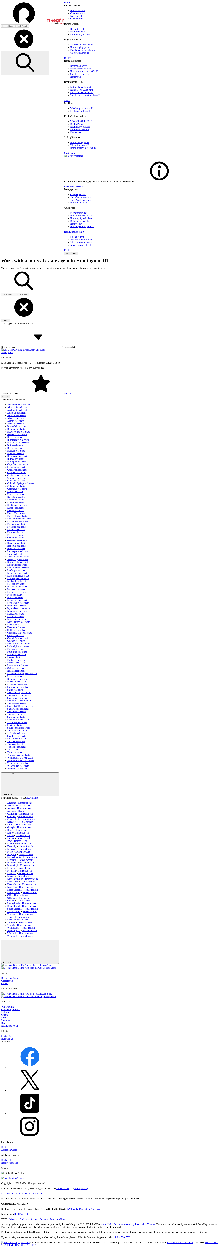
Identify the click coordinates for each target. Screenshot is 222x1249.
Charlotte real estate (16, 472)
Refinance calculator (80, 221)
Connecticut (13, 819)
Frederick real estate (16, 526)
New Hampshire (15, 879)
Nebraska (11, 873)
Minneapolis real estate (18, 603)
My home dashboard (80, 111)
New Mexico (13, 884)
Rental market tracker (80, 68)
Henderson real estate (17, 543)
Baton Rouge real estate (18, 431)
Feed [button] (66, 250)
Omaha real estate (15, 635)
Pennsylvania (13, 903)
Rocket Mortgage (9, 1162)
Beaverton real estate (17, 434)
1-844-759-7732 (122, 1237)
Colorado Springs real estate (20, 483)
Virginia (11, 925)
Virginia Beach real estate (19, 755)
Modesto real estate (16, 605)
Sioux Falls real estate (17, 730)
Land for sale (76, 16)
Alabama (11, 803)
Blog (3, 1023)
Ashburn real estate (16, 415)
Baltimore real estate (17, 429)
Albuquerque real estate (18, 404)
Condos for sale (77, 13)
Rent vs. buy (76, 223)
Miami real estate (15, 597)
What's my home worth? (81, 108)
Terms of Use (62, 1188)
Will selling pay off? (79, 145)
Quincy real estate (15, 668)
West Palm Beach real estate (20, 760)
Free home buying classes (82, 50)
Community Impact (10, 1009)
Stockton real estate (16, 738)
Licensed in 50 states (145, 1224)
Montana (11, 870)
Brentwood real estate (17, 456)
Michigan (11, 860)
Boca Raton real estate (18, 442)
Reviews (67, 393)
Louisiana (12, 849)
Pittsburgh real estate (17, 651)
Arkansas (11, 811)
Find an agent (76, 132)
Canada (20, 1178)
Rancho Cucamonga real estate (22, 673)
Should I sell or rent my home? (85, 95)
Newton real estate (16, 627)
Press (3, 1017)
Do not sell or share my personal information (22, 1193)
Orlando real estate (16, 641)
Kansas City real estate (18, 562)
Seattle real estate (15, 725)
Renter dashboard (78, 66)
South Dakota (13, 911)
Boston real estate (15, 448)
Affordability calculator (81, 44)
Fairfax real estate (15, 510)
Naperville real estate (17, 611)
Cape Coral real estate (17, 464)
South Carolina (14, 908)
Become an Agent (9, 978)
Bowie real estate (15, 453)
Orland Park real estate (18, 638)
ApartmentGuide (9, 1149)
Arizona (11, 808)
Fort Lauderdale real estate (19, 518)
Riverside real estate (16, 681)
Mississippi (12, 865)
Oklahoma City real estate (19, 632)
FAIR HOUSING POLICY (180, 1242)
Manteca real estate (16, 589)
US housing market (79, 52)
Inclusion (5, 1012)
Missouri (11, 868)
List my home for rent (80, 87)
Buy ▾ (67, 2)
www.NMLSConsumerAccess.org (117, 1224)
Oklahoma (12, 898)
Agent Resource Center (81, 245)
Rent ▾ (67, 58)
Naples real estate (15, 613)
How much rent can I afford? (84, 71)
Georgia (11, 827)
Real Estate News (9, 1025)
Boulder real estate (16, 450)
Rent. (3, 1147)
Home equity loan (78, 202)
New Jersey (12, 881)
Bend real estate (14, 437)
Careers (4, 983)
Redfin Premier (77, 31)
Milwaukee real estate (17, 600)
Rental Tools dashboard (81, 89)
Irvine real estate (15, 554)
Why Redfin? (7, 1006)
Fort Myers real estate (17, 521)
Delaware (11, 822)
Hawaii (10, 830)
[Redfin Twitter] (30, 1090)
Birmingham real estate (18, 440)
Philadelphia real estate (18, 646)
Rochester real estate (17, 684)
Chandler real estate (16, 467)
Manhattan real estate (17, 586)
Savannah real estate (17, 717)
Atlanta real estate (15, 418)
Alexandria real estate (17, 407)
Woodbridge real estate (18, 766)
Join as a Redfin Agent (81, 239)
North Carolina (14, 889)
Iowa (9, 841)
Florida (10, 824)
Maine (10, 851)
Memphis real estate (16, 592)
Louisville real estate (17, 581)
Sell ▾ (67, 100)
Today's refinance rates (81, 200)
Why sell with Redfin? (81, 121)
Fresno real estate (15, 532)
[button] (32, 12)
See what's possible (73, 186)
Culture (4, 1015)
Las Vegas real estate (17, 570)
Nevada (11, 876)
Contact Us (6, 1036)
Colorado (11, 816)
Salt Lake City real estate (19, 692)
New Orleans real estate (18, 622)
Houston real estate (16, 548)
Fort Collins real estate (18, 516)
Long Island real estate (18, 575)
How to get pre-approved (82, 226)
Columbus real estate (17, 488)
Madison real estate (16, 584)
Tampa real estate (15, 744)
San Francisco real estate (19, 700)
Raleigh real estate (16, 670)
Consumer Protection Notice (53, 1219)
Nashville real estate (16, 619)
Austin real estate (15, 423)
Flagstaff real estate (16, 513)
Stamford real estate (16, 736)
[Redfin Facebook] (30, 1067)
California (12, 813)
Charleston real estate (17, 469)
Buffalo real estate (15, 459)
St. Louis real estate (16, 733)
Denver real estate (15, 494)
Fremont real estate (16, 529)
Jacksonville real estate (18, 556)
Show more (7, 795)
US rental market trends (81, 92)
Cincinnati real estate (17, 480)
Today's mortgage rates (81, 197)
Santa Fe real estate (16, 711)
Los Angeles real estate (18, 578)
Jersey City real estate (17, 559)
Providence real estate (17, 665)
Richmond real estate (17, 679)
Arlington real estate (16, 412)
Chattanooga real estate (18, 475)
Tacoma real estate (16, 741)
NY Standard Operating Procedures (84, 1209)
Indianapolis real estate (18, 551)
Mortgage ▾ (69, 153)
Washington (13, 927)
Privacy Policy (81, 1188)
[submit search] (25, 63)
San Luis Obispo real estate (20, 706)
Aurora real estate (15, 421)
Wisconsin (12, 933)
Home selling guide (79, 142)
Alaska (10, 805)
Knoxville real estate (17, 565)
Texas (10, 917)
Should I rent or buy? (80, 74)
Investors (5, 1020)
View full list (32, 797)
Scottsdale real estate (17, 722)
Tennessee (12, 914)
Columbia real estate (17, 486)
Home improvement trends (83, 148)
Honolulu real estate (16, 546)
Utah (9, 919)
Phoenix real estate (16, 649)
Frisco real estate (15, 535)
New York (12, 887)
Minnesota (12, 862)
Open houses (76, 18)
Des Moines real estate (18, 497)
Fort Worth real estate (17, 524)
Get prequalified (78, 194)
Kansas (10, 843)
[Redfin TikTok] (30, 1113)
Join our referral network (82, 242)
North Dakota (13, 892)
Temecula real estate (16, 747)
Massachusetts (14, 857)
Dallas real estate (15, 491)
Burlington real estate (17, 461)
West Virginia (13, 930)
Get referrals (7, 980)
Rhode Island (13, 906)
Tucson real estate (15, 749)
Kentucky (12, 846)
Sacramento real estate (17, 687)
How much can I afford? (82, 215)
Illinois (10, 835)
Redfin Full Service (79, 129)
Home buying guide (79, 47)
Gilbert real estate (15, 537)
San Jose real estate (16, 703)
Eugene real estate (15, 507)
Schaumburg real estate (18, 719)
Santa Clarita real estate (18, 709)
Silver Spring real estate (18, 728)
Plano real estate (15, 657)
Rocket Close (7, 1160)
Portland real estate (16, 660)
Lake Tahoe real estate (18, 567)
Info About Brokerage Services (23, 1219)
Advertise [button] (5, 1041)
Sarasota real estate (16, 714)
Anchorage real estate (17, 410)
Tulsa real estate (14, 752)
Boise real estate (15, 445)
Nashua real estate (15, 616)
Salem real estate (15, 689)
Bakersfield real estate (17, 426)
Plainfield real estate (16, 654)
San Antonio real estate (18, 695)
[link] (159, 181)
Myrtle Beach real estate (18, 608)
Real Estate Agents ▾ (74, 231)
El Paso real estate (15, 502)
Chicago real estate (16, 478)
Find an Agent (77, 237)
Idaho (10, 832)
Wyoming (12, 936)
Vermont (11, 922)
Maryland (11, 854)
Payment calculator (79, 213)
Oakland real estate (16, 630)
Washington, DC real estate (20, 757)
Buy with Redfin (78, 29)
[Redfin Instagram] (30, 1137)
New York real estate (17, 624)
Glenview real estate (17, 540)
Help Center (7, 1038)
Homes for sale (77, 10)
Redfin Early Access (80, 34)
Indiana (10, 838)
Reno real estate (14, 676)
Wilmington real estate (17, 763)
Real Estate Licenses (24, 1214)
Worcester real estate (17, 768)
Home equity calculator (81, 218)
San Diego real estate (17, 698)
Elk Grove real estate (17, 505)
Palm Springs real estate (18, 643)
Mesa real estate (14, 594)
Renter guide (76, 76)
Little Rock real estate (17, 573)
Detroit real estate (15, 499)
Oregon (10, 900)
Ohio (9, 895)
